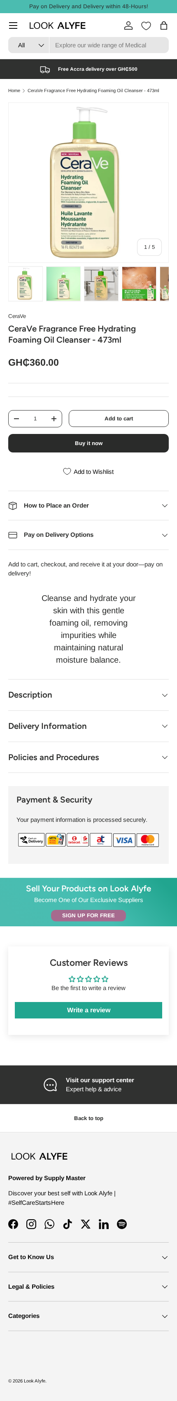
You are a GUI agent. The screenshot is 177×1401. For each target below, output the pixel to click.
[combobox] (88, 45)
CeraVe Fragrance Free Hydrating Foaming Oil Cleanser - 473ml (93, 90)
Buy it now (88, 443)
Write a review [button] (88, 1010)
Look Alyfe (34, 1380)
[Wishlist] (146, 26)
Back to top (88, 1118)
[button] (164, 25)
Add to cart (119, 418)
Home (14, 90)
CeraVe (17, 316)
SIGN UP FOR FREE (88, 915)
